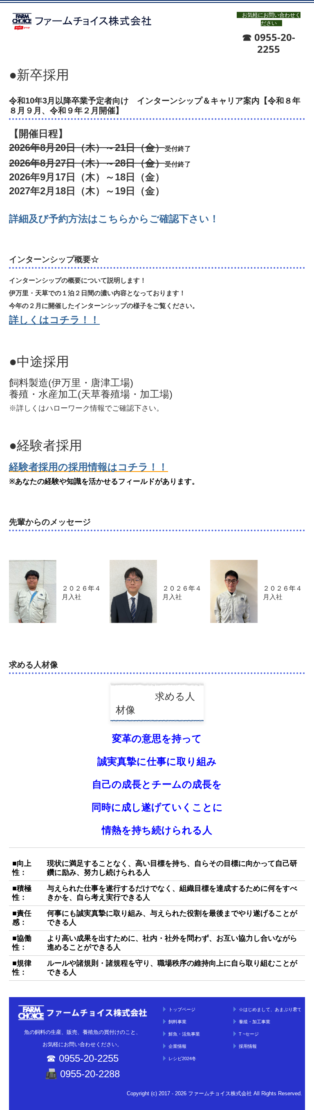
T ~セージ (249, 1033)
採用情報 (248, 1046)
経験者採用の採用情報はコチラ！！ (88, 466)
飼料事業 (177, 1021)
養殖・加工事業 (254, 1021)
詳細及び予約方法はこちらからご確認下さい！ (114, 218)
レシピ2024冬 (182, 1058)
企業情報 (177, 1046)
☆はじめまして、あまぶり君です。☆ (270, 1009)
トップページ (181, 1009)
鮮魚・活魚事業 (184, 1033)
